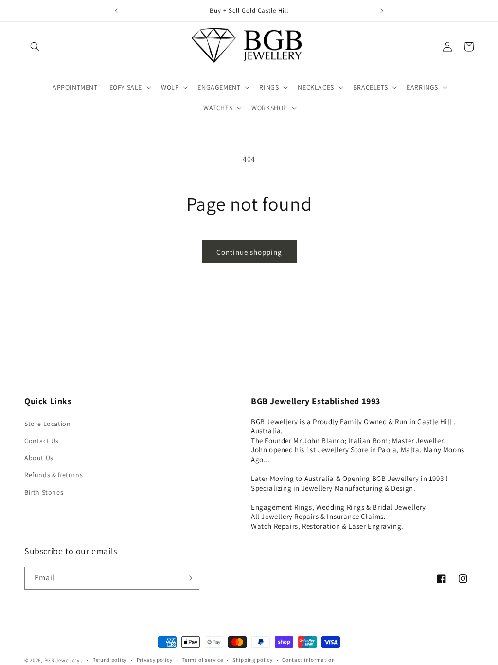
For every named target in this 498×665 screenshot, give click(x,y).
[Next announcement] (381, 10)
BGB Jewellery (62, 660)
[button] (35, 46)
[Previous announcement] (116, 10)
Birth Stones (43, 492)
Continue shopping (249, 252)
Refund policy (109, 659)
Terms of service (202, 659)
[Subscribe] (188, 578)
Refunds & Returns (53, 474)
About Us (38, 457)
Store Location (47, 423)
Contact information (308, 659)
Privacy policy (155, 659)
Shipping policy (252, 659)
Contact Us (41, 440)
